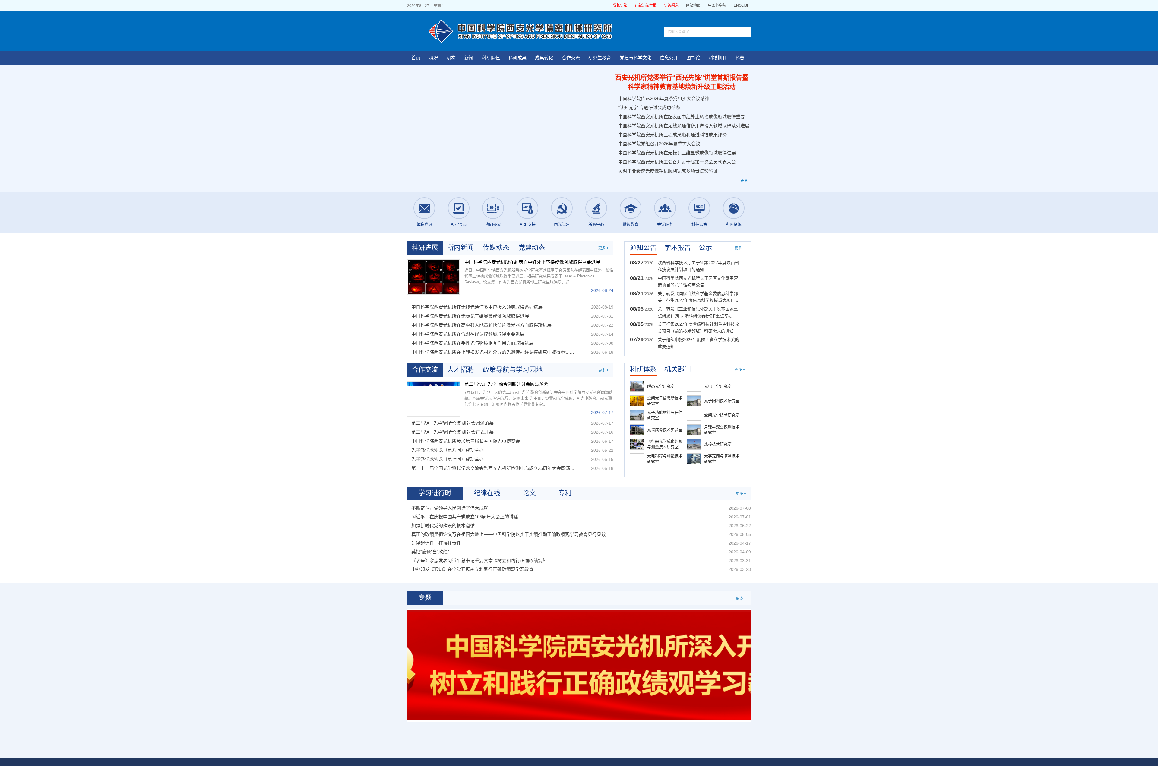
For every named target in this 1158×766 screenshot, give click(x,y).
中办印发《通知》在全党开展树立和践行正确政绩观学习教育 (472, 569)
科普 (739, 57)
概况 (433, 57)
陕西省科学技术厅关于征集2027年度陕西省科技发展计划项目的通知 (698, 266)
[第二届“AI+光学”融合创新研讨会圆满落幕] (433, 399)
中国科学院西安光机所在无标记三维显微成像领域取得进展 (677, 152)
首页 (415, 57)
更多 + (746, 181)
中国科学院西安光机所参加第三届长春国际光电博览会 (465, 441)
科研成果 (517, 57)
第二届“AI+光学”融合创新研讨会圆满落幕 (506, 384)
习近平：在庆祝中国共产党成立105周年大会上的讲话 (464, 516)
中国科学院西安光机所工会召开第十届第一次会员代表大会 (677, 161)
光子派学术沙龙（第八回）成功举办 (447, 450)
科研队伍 (491, 57)
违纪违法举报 (646, 6)
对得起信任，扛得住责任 (436, 543)
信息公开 (669, 57)
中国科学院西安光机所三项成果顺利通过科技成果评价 (672, 134)
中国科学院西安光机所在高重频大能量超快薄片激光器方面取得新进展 (481, 325)
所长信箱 (620, 6)
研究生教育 (599, 57)
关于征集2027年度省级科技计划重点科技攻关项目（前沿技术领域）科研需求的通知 (698, 328)
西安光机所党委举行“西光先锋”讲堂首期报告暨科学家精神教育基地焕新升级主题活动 (681, 82)
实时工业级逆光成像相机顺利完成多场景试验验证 (668, 170)
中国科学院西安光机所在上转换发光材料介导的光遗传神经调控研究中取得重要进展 (493, 352)
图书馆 (693, 57)
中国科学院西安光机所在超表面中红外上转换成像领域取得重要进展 (683, 116)
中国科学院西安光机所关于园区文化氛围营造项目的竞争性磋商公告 (698, 281)
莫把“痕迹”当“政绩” (430, 551)
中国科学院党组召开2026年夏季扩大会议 (659, 143)
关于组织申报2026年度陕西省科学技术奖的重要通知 (698, 343)
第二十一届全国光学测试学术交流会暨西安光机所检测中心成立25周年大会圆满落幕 (493, 468)
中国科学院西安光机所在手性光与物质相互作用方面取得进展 (472, 343)
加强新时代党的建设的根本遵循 (443, 525)
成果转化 (544, 57)
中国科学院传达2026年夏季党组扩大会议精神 (663, 98)
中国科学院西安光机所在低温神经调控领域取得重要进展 (467, 334)
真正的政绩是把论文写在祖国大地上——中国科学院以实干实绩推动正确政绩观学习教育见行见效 (508, 534)
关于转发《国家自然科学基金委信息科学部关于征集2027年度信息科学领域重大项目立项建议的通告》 (698, 297)
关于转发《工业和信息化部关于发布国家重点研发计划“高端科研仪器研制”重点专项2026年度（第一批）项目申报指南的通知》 (698, 312)
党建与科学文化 (635, 57)
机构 (451, 57)
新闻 (468, 57)
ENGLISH (742, 6)
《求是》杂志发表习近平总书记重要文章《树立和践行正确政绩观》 (479, 560)
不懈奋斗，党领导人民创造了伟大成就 (449, 508)
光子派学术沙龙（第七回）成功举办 (447, 459)
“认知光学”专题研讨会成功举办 (649, 107)
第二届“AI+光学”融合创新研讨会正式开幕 (452, 432)
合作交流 (571, 57)
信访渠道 (671, 6)
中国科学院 (717, 6)
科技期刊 (718, 57)
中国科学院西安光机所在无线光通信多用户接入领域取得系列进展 (683, 125)
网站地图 (693, 6)
